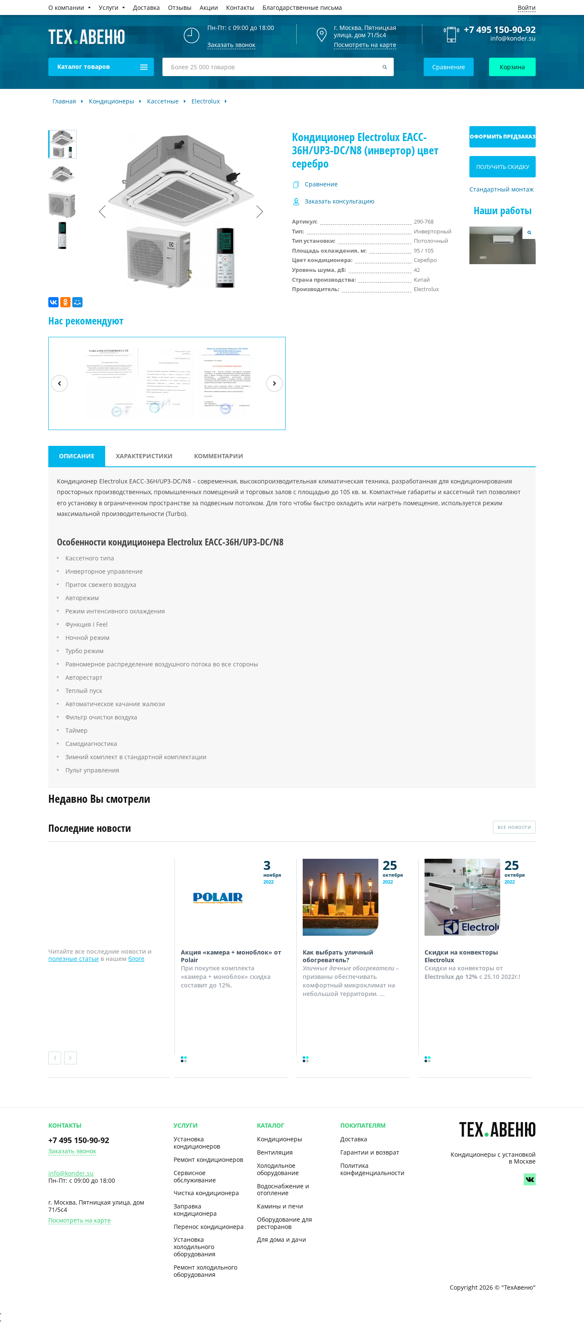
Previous (54, 1058)
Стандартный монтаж (501, 189)
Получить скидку (502, 167)
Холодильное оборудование (278, 1169)
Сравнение (448, 67)
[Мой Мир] (77, 302)
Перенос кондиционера (209, 1227)
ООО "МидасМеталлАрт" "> (166, 418)
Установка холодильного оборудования (194, 1246)
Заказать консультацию (340, 201)
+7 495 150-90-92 (500, 29)
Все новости (514, 827)
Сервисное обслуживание (195, 1176)
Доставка (353, 1139)
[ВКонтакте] (53, 302)
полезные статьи (73, 959)
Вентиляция (275, 1152)
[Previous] (59, 383)
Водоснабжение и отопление (283, 1189)
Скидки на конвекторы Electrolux (461, 956)
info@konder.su (513, 38)
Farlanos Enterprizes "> (108, 418)
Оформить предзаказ (503, 136)
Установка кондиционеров (197, 1142)
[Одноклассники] (65, 302)
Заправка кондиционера (195, 1209)
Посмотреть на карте (365, 45)
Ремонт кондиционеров (208, 1159)
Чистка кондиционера (206, 1193)
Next (70, 1058)
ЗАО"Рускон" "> (221, 418)
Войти (527, 7)
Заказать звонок (72, 1151)
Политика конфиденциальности (372, 1169)
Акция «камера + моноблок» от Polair (231, 956)
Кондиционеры (279, 1139)
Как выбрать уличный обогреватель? (338, 956)
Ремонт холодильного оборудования (205, 1271)
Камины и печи (280, 1206)
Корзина (512, 67)
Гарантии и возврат (369, 1152)
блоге (136, 959)
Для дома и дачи (281, 1239)
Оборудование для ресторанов (284, 1223)
